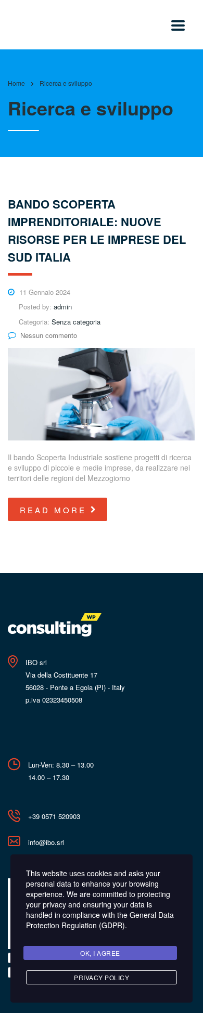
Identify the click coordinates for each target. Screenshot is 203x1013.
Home (16, 83)
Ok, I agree (100, 953)
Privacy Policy (101, 977)
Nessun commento (48, 335)
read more (53, 509)
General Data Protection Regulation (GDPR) (100, 920)
